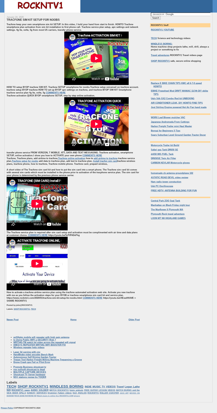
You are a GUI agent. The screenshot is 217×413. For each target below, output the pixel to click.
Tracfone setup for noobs (25, 161)
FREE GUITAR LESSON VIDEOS (99, 390)
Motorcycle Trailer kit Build (165, 145)
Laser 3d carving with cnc (26, 352)
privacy (77, 396)
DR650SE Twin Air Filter (163, 158)
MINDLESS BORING (67, 386)
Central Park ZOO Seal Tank (165, 200)
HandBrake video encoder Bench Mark (33, 354)
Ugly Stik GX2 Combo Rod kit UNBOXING (172, 98)
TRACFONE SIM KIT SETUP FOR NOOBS (33, 19)
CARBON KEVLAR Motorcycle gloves (170, 162)
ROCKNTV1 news (21, 390)
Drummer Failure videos (60, 393)
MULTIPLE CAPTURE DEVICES (29, 372)
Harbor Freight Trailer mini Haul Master (171, 126)
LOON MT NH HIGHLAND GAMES (168, 218)
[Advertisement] (35, 61)
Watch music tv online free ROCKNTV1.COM (55, 396)
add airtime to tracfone (105, 158)
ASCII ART (124, 393)
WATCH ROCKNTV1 (59, 390)
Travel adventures (160, 55)
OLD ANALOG (79, 393)
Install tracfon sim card (105, 161)
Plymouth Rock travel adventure (167, 214)
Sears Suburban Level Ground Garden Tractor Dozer (178, 135)
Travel (120, 386)
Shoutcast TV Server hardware (29, 374)
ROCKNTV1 (93, 393)
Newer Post (12, 319)
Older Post (134, 319)
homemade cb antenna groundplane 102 (172, 173)
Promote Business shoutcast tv (29, 367)
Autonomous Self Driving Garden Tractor (34, 357)
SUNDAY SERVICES (37, 393)
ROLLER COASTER (109, 393)
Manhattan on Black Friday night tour (170, 205)
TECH (33, 309)
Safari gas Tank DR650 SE (164, 149)
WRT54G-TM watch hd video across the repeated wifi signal (44, 342)
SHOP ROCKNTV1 (22, 309)
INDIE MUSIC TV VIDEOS (100, 386)
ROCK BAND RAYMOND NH (25, 396)
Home (73, 319)
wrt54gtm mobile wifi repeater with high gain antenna (41, 337)
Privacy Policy (7, 408)
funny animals (76, 390)
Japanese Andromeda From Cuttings (170, 122)
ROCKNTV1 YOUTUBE (162, 29)
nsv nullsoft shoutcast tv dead (29, 369)
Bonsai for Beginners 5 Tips (165, 130)
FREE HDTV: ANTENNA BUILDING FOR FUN (174, 190)
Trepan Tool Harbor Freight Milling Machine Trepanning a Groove (47, 359)
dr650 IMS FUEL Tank (162, 154)
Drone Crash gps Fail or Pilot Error (31, 362)
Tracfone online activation (71, 158)
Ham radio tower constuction (166, 181)
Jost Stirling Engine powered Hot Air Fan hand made (178, 107)
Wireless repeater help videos (28, 347)
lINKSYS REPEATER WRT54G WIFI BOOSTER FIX (39, 345)
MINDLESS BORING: (161, 44)
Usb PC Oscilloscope (162, 186)
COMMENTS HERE (56, 92)
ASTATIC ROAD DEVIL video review (169, 177)
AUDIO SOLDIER (39, 390)
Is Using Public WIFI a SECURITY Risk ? (34, 340)
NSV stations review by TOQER (29, 377)
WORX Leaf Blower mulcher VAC (168, 117)
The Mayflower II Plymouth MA (167, 209)
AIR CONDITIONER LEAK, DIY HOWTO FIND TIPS (177, 103)
